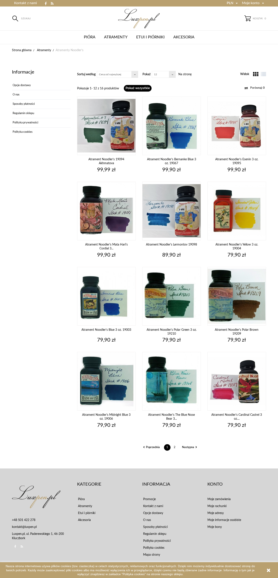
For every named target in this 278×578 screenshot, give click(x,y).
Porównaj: (257, 88)
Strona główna (21, 50)
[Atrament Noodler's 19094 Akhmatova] (106, 126)
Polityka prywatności (25, 122)
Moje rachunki (217, 506)
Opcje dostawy (21, 85)
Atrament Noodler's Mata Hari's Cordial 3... (106, 246)
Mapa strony (151, 554)
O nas (16, 94)
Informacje (23, 72)
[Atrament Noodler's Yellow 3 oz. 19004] (237, 211)
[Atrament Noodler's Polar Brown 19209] (237, 296)
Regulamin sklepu (23, 113)
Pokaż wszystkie (138, 88)
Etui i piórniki (150, 37)
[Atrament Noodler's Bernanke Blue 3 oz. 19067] (171, 126)
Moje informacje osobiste (224, 520)
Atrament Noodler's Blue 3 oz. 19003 (106, 329)
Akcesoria (183, 37)
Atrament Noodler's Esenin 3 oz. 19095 (236, 161)
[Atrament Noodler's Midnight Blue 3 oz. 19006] (106, 381)
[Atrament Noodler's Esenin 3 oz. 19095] (237, 126)
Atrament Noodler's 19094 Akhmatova (106, 161)
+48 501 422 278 (23, 520)
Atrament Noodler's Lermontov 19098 (171, 244)
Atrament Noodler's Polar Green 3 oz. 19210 (172, 331)
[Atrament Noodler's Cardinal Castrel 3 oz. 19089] (237, 381)
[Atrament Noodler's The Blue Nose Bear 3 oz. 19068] (171, 381)
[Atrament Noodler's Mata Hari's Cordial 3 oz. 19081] (106, 211)
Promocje (149, 499)
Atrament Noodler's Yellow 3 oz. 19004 (236, 246)
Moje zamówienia (219, 499)
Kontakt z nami (25, 3)
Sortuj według (86, 74)
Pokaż (146, 74)
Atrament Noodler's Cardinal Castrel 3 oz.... (236, 416)
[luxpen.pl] (139, 18)
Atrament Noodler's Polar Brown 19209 (236, 331)
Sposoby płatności (23, 104)
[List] (263, 74)
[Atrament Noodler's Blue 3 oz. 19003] (106, 296)
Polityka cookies (22, 132)
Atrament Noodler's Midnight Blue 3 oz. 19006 (106, 416)
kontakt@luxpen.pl (24, 527)
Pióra (89, 37)
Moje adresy (215, 513)
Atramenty (115, 37)
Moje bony (214, 527)
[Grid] (255, 74)
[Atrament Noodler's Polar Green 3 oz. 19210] (171, 296)
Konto (215, 484)
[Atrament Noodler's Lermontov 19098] (171, 211)
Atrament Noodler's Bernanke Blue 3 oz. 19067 (171, 161)
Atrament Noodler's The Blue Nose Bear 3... (171, 416)
